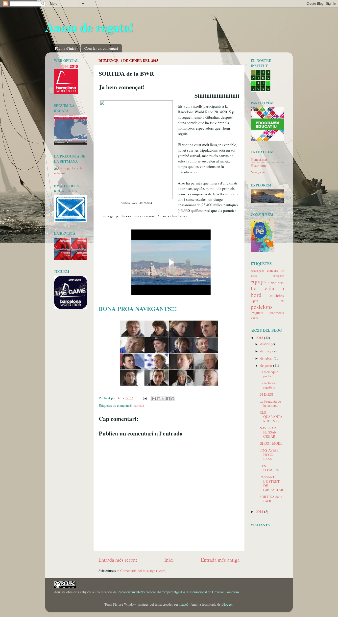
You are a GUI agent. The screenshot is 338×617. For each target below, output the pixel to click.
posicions (261, 306)
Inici (169, 559)
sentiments (276, 312)
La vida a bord (267, 291)
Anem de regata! (89, 27)
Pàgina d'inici (65, 48)
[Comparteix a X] (163, 398)
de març (266, 351)
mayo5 (184, 604)
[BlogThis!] (158, 398)
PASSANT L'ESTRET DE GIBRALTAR (271, 483)
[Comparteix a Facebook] (168, 398)
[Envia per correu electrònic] (153, 398)
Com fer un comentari (101, 48)
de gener (266, 365)
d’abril (265, 344)
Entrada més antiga (220, 559)
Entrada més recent (117, 559)
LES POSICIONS (271, 467)
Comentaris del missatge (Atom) (143, 570)
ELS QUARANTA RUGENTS (271, 416)
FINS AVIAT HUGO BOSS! (269, 454)
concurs (272, 270)
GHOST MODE (271, 443)
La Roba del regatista (268, 385)
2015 (260, 337)
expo (281, 282)
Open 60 (267, 300)
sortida (139, 405)
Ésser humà (259, 165)
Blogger (227, 604)
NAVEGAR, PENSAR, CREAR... (269, 432)
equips (258, 281)
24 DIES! (266, 394)
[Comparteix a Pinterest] (172, 398)
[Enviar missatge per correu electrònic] (144, 398)
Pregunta (257, 312)
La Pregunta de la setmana (270, 403)
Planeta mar (259, 159)
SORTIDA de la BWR (271, 498)
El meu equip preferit (269, 373)
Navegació (258, 172)
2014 (260, 511)
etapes (272, 282)
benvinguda (257, 271)
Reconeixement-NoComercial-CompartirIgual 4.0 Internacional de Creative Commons (178, 592)
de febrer (267, 358)
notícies (277, 295)
